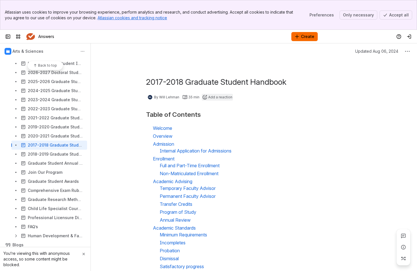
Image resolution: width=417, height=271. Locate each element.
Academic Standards (174, 228)
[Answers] (30, 36)
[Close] (83, 254)
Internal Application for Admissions (195, 151)
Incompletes (173, 242)
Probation (170, 250)
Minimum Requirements (183, 235)
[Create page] (403, 258)
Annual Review (176, 220)
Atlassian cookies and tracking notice (132, 17)
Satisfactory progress (182, 266)
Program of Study (178, 212)
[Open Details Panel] (403, 247)
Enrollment (163, 159)
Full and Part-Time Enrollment (190, 165)
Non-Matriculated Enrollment (189, 173)
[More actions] (82, 51)
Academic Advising (172, 181)
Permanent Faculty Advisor (188, 196)
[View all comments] (403, 235)
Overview (162, 136)
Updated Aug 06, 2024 (376, 51)
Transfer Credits (176, 204)
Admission (163, 144)
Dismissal (169, 258)
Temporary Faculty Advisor (188, 188)
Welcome (162, 128)
